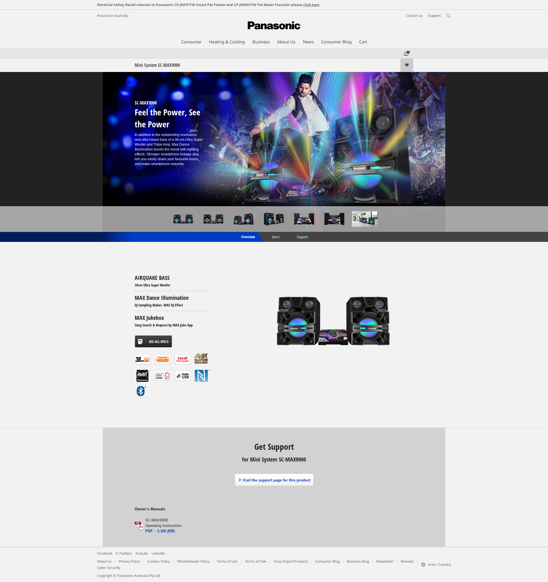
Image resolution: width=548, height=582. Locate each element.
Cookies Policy (158, 561)
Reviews (407, 561)
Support (302, 236)
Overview (247, 236)
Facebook (104, 553)
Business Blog (358, 561)
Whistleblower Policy (193, 561)
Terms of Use (227, 561)
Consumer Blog (327, 561)
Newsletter (385, 561)
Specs (276, 236)
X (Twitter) (124, 553)
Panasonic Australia (112, 15)
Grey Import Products (291, 561)
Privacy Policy (129, 561)
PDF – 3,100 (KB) (160, 531)
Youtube (141, 553)
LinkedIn (158, 553)
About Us (104, 561)
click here (311, 4)
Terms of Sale (256, 561)
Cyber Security (108, 567)
